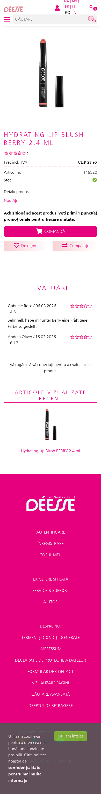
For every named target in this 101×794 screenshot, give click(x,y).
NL (76, 12)
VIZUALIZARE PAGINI (50, 682)
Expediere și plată (50, 579)
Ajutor (50, 601)
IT (73, 6)
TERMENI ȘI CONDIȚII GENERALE (50, 637)
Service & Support (50, 590)
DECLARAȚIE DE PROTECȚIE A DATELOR (50, 660)
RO (67, 12)
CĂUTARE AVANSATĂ (50, 694)
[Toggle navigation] (7, 19)
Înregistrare (51, 543)
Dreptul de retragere (50, 705)
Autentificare (50, 532)
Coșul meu (50, 554)
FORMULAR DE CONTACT (50, 671)
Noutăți (10, 200)
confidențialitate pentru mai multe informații (25, 774)
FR (67, 6)
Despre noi (50, 626)
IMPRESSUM (50, 648)
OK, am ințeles (70, 736)
